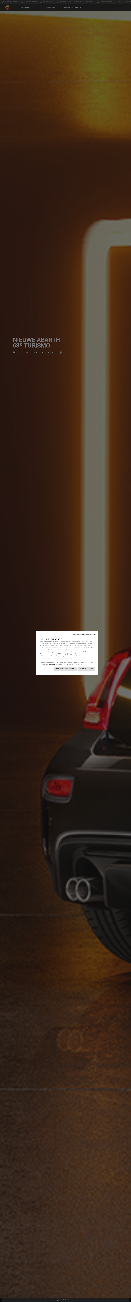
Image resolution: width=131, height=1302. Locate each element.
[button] (84, 634)
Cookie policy (52, 664)
